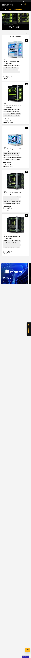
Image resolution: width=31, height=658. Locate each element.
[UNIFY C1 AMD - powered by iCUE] (15, 93)
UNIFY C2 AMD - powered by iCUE (12, 149)
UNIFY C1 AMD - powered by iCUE (12, 105)
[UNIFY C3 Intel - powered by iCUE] (15, 225)
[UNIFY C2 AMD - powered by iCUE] (15, 137)
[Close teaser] (28, 334)
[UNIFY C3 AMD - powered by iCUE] (15, 181)
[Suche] (18, 5)
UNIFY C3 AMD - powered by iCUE (12, 192)
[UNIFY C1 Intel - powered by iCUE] (15, 50)
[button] (29, 329)
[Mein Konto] (21, 5)
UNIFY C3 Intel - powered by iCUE (12, 236)
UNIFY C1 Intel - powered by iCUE (12, 61)
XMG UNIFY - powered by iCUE (14, 9)
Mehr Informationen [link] (8, 281)
